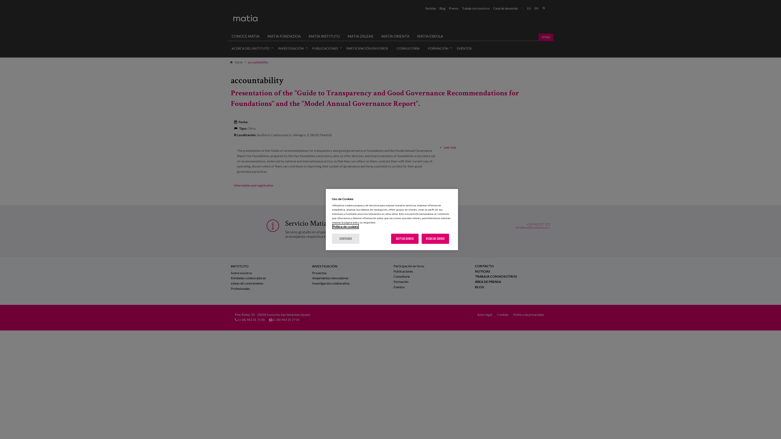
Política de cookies (345, 226)
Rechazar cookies (435, 238)
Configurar (345, 238)
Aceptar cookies (405, 238)
